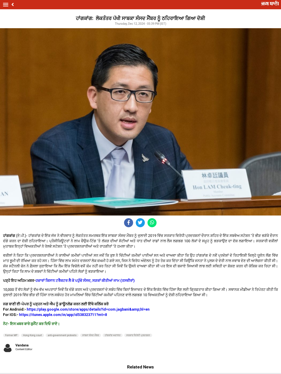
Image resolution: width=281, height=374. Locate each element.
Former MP (11, 335)
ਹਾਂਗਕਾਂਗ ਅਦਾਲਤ (113, 335)
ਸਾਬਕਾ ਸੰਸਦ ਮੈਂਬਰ (90, 335)
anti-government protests (62, 335)
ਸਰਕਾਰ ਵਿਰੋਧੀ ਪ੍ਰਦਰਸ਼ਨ (138, 335)
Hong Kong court (32, 335)
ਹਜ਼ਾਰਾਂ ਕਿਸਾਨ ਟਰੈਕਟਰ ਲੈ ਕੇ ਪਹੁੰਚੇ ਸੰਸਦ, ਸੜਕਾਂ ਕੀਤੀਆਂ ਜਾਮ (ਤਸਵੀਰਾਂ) (86, 280)
